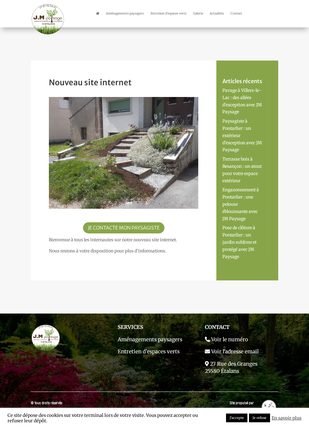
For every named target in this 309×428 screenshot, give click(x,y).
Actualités (217, 13)
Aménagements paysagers (125, 13)
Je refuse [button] (259, 418)
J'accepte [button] (237, 418)
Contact (236, 13)
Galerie (198, 13)
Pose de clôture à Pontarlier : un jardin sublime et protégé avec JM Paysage (239, 242)
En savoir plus (286, 418)
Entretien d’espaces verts (168, 13)
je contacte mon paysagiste (124, 228)
